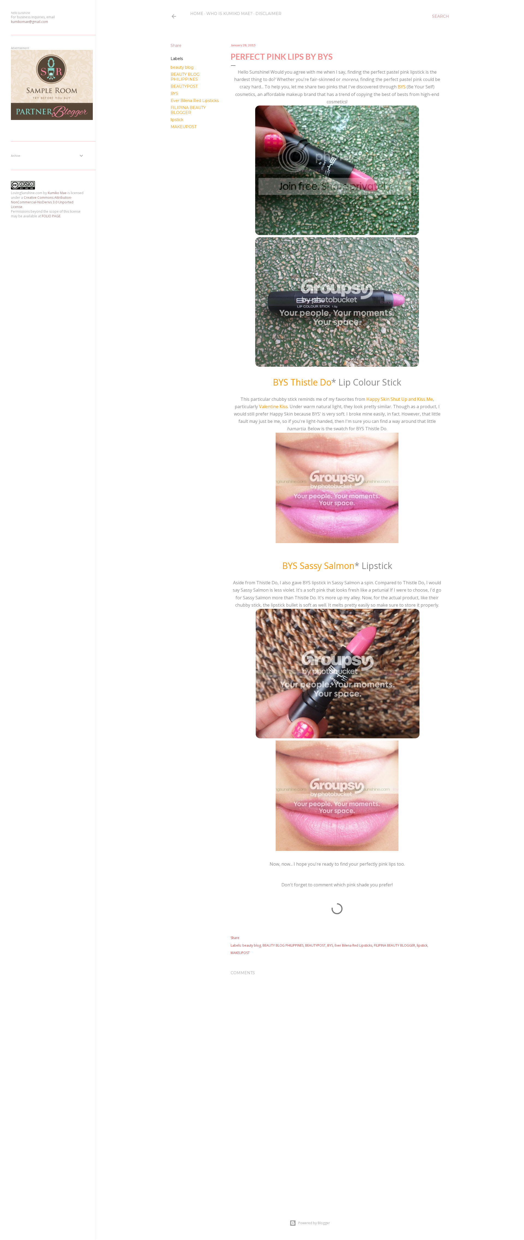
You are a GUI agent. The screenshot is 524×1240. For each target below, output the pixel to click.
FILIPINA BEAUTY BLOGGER (188, 110)
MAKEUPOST (183, 126)
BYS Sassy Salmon (318, 565)
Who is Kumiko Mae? (229, 13)
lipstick (177, 119)
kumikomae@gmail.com (29, 21)
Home (196, 13)
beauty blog (182, 67)
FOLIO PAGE (51, 216)
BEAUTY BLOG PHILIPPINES (185, 77)
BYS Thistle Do (302, 382)
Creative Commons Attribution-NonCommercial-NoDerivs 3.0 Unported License (42, 202)
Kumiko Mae (57, 193)
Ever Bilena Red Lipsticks (195, 100)
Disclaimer (268, 13)
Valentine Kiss (273, 407)
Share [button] (176, 45)
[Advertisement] (337, 910)
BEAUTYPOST (184, 86)
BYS (174, 93)
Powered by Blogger (314, 1223)
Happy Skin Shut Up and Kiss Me (399, 399)
